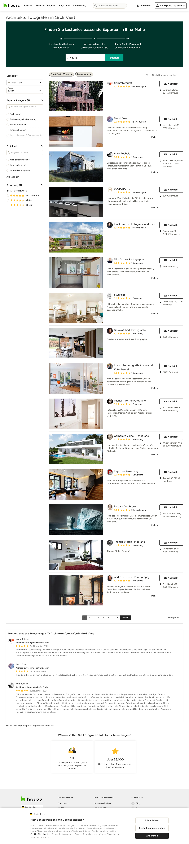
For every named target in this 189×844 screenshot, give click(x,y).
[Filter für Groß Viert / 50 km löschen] (71, 74)
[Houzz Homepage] (11, 5)
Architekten (15, 114)
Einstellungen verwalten (152, 828)
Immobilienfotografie (20, 170)
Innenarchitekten (18, 130)
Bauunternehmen (18, 124)
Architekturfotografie (20, 160)
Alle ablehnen (152, 820)
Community (79, 5)
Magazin (62, 5)
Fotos (27, 5)
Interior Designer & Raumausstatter (26, 135)
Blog (138, 803)
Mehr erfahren (47, 725)
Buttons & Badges (102, 803)
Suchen (114, 57)
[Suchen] (95, 6)
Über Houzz (63, 803)
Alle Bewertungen (18, 191)
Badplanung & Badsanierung (23, 119)
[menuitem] (28, 5)
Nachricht (173, 83)
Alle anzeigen (12, 177)
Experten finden (44, 5)
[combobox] (110, 6)
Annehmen (152, 835)
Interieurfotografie (18, 165)
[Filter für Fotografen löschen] (90, 74)
